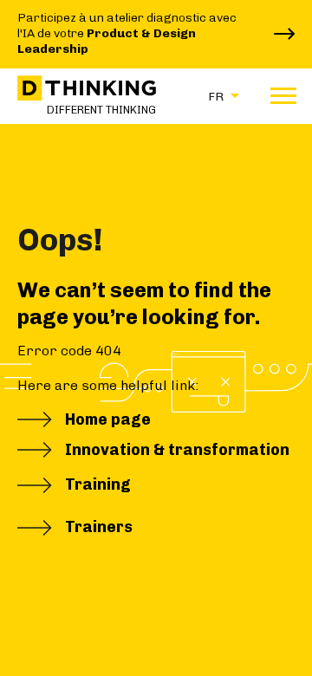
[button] (219, 96)
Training (98, 484)
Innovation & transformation (177, 449)
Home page (108, 419)
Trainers (99, 526)
